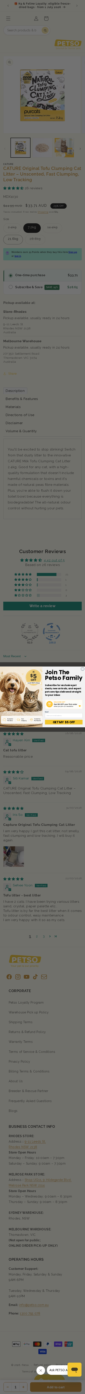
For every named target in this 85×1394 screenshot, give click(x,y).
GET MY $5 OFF (64, 722)
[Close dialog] (82, 669)
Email (46, 712)
